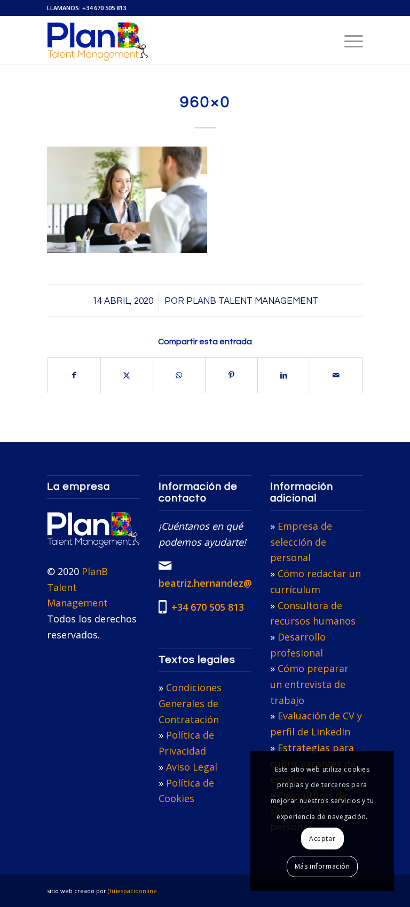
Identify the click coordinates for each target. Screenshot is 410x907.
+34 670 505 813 (104, 8)
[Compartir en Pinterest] (231, 375)
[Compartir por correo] (336, 375)
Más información (322, 866)
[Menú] (348, 40)
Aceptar (322, 838)
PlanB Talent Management (252, 301)
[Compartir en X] (127, 375)
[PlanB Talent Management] (97, 40)
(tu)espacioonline (132, 891)
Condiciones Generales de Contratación (190, 703)
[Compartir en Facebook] (74, 375)
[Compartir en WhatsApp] (179, 375)
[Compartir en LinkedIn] (284, 375)
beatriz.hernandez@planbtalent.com (244, 583)
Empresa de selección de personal (301, 542)
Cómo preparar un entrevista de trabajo (309, 684)
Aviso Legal (191, 766)
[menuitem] (348, 40)
